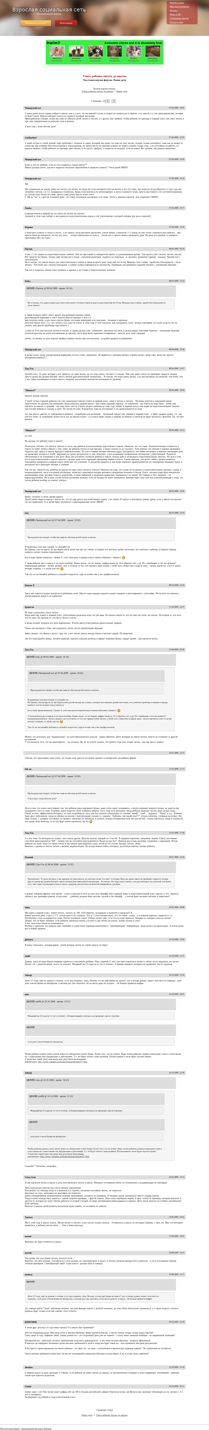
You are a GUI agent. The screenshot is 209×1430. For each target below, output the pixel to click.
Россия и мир (176, 22)
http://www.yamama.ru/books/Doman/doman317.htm (62, 1062)
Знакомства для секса (35, 23)
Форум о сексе (177, 2)
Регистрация (66, 23)
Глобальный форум (179, 18)
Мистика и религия (179, 6)
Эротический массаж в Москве (36, 1428)
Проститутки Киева (9, 1428)
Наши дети (122, 91)
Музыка (173, 10)
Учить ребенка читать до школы (97, 91)
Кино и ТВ (175, 14)
